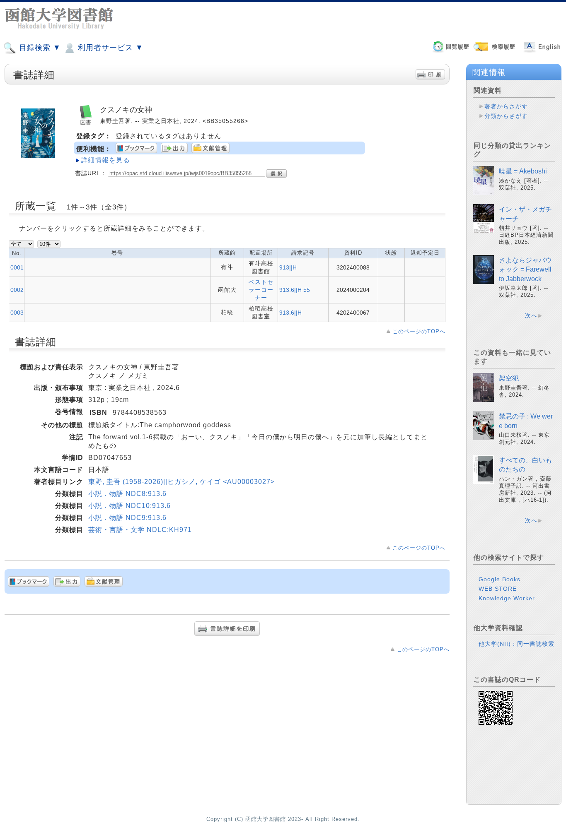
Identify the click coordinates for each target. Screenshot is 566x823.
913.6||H (290, 312)
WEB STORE (498, 588)
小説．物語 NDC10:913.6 (129, 505)
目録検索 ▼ (39, 47)
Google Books (499, 579)
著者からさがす (506, 106)
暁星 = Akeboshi (523, 171)
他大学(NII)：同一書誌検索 (516, 643)
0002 (17, 289)
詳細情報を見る (105, 160)
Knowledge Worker (507, 598)
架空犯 (509, 378)
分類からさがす (506, 116)
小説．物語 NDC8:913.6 (127, 493)
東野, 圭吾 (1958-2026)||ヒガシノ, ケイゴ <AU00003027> (181, 481)
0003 (17, 312)
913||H (288, 267)
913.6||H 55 (294, 289)
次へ (531, 315)
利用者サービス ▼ (109, 47)
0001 (17, 267)
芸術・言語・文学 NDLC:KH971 (140, 529)
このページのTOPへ (418, 331)
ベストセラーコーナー (261, 290)
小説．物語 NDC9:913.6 (127, 517)
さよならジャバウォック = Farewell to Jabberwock (525, 269)
